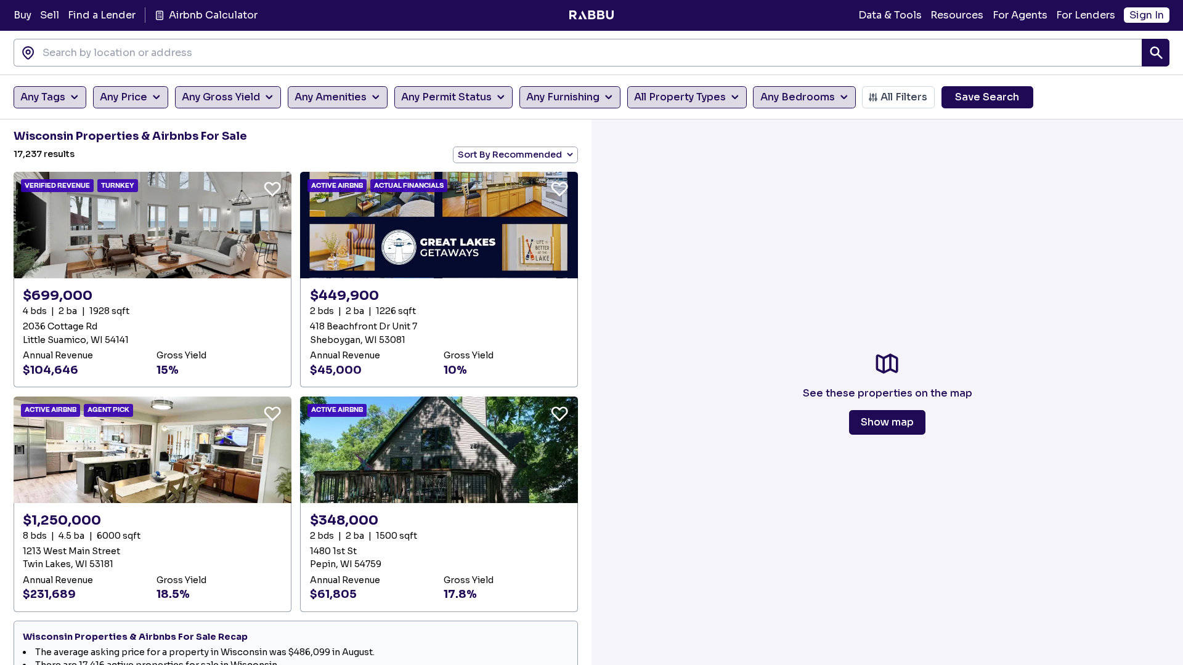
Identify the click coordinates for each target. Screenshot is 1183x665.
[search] (1155, 52)
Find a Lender (102, 15)
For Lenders (1085, 15)
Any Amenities (331, 97)
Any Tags (42, 97)
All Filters (903, 97)
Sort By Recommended (510, 154)
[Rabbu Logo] (591, 15)
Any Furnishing (563, 97)
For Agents (1020, 15)
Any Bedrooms (797, 97)
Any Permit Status (446, 97)
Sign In (1146, 15)
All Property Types (680, 97)
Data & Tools (890, 15)
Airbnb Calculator (213, 15)
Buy (22, 15)
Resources (956, 15)
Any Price (123, 97)
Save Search (987, 97)
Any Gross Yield (221, 97)
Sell (49, 15)
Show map (887, 422)
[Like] (272, 188)
